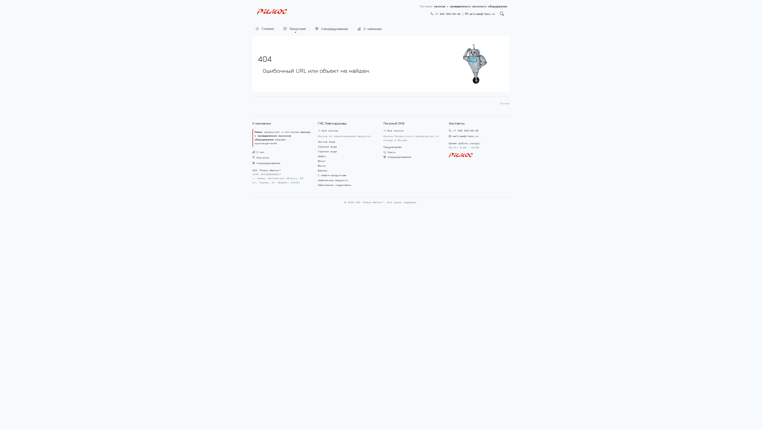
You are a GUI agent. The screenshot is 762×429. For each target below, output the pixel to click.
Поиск (390, 152)
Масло (322, 165)
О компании (372, 28)
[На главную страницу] (272, 12)
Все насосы (329, 130)
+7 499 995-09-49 (446, 14)
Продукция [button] (297, 28)
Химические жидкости (333, 180)
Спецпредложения (333, 28)
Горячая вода (327, 151)
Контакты (262, 157)
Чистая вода (326, 141)
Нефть (322, 156)
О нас (260, 152)
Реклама (505, 103)
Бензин (322, 170)
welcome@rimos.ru (481, 14)
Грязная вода (327, 146)
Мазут (322, 160)
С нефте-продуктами (332, 175)
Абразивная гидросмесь (334, 185)
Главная (267, 28)
